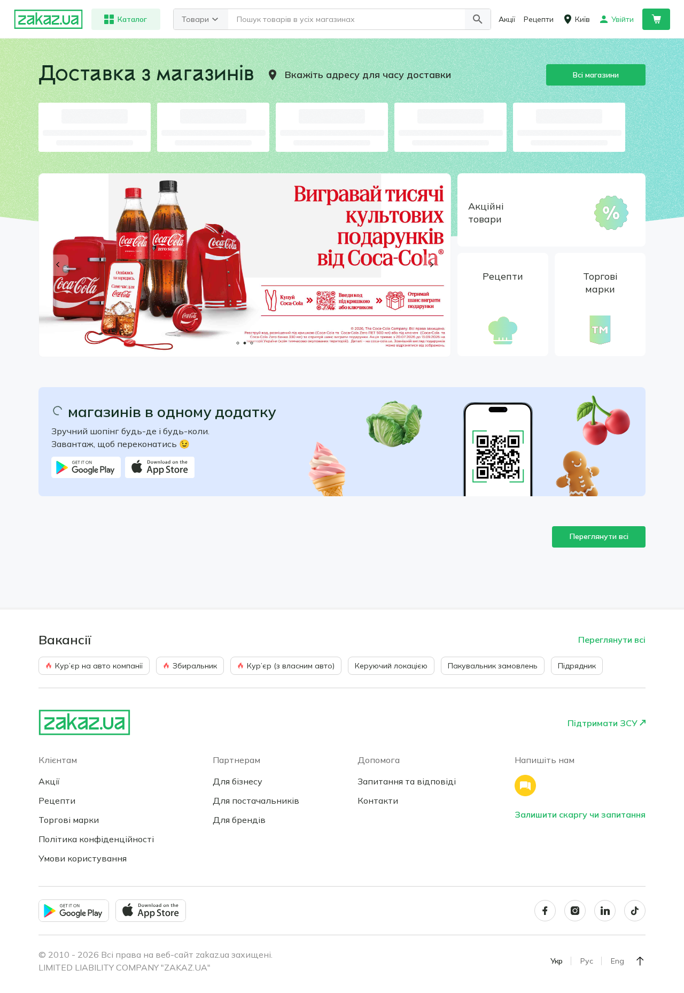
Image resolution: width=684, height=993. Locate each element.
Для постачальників (256, 800)
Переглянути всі (599, 536)
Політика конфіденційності (96, 839)
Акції (49, 781)
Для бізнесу (237, 781)
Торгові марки (68, 819)
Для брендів (239, 819)
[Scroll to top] (640, 961)
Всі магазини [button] (596, 75)
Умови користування (82, 858)
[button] (478, 19)
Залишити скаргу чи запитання (580, 814)
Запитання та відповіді (406, 781)
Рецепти (56, 800)
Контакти (377, 800)
